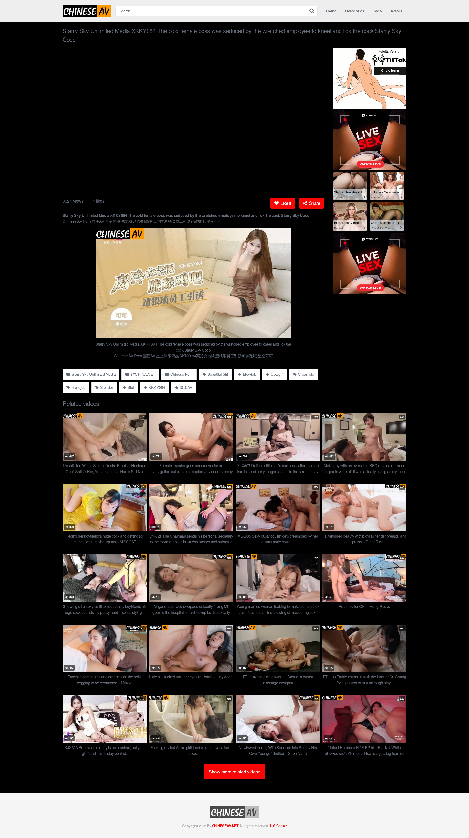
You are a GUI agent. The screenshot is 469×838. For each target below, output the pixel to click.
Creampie (305, 374)
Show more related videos (234, 771)
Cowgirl (276, 374)
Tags (377, 11)
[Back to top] (455, 822)
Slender (106, 387)
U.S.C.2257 (278, 825)
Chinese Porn (181, 374)
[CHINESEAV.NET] (87, 11)
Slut (130, 387)
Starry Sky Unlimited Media (93, 374)
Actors (396, 11)
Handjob (78, 387)
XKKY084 (156, 387)
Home (331, 11)
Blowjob (249, 374)
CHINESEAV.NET (225, 825)
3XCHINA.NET (142, 374)
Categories (354, 11)
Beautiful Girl (217, 374)
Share (314, 203)
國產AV (185, 387)
